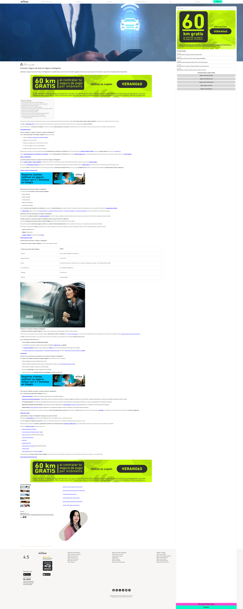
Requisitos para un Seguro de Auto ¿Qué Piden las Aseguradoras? (193, 66)
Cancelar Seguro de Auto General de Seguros (72, 501)
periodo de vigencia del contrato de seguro (130, 333)
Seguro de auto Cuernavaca (163, 562)
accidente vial (117, 151)
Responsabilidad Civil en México (29, 429)
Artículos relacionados (28, 117)
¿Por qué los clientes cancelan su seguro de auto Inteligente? (33, 114)
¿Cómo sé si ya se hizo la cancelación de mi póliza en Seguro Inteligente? (35, 113)
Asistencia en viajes (26, 443)
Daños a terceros (26, 434)
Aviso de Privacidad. (27, 584)
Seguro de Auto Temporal (206, 82)
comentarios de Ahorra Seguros (55, 210)
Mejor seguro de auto (72, 560)
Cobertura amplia (116, 559)
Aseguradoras (115, 557)
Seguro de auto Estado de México (164, 556)
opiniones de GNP (42, 210)
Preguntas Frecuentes (141, 1)
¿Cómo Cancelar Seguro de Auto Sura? (71, 505)
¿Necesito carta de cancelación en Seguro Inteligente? (32, 107)
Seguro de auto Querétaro (162, 560)
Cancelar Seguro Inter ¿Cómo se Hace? (71, 497)
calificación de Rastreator (81, 210)
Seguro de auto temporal (73, 559)
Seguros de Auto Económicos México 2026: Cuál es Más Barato (192, 62)
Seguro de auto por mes (73, 556)
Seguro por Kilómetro (206, 89)
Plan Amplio (38, 451)
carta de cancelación (44, 216)
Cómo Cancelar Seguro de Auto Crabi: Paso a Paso (74, 490)
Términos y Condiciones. (28, 581)
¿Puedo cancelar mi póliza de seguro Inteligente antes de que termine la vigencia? (37, 108)
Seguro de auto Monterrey (162, 557)
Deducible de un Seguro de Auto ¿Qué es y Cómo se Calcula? (191, 70)
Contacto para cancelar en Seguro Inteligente (30, 110)
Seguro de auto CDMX (161, 554)
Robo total (24, 440)
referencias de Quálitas (69, 210)
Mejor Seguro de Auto (206, 85)
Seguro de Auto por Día (206, 78)
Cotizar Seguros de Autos (117, 554)
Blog (171, 1)
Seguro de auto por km (47, 1)
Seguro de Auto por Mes (206, 75)
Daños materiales (26, 451)
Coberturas (109, 1)
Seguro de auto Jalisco (161, 559)
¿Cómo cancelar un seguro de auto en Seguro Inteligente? (33, 102)
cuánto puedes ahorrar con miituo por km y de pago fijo (36, 154)
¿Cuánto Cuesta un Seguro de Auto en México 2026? (189, 54)
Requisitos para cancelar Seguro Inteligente (30, 105)
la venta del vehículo (34, 407)
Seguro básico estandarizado (118, 562)
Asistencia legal (25, 448)
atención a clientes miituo (70, 423)
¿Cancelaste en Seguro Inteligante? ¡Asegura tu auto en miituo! (34, 116)
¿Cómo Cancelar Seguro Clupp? (69, 494)
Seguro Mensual (79, 1)
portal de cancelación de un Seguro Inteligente (38, 137)
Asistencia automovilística (28, 437)
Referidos (198, 1)
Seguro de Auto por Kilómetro (74, 554)
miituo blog (22, 546)
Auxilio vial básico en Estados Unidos (30, 431)
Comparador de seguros (117, 556)
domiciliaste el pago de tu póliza (68, 364)
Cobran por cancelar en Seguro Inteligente (30, 111)
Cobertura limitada (116, 560)
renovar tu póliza (76, 404)
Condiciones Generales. (28, 582)
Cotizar (217, 1)
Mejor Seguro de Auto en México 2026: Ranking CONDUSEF (191, 58)
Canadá (41, 431)
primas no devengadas (73, 333)
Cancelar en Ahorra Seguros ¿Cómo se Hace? (72, 486)
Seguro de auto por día (73, 557)
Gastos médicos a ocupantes (28, 445)
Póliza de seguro (71, 562)
